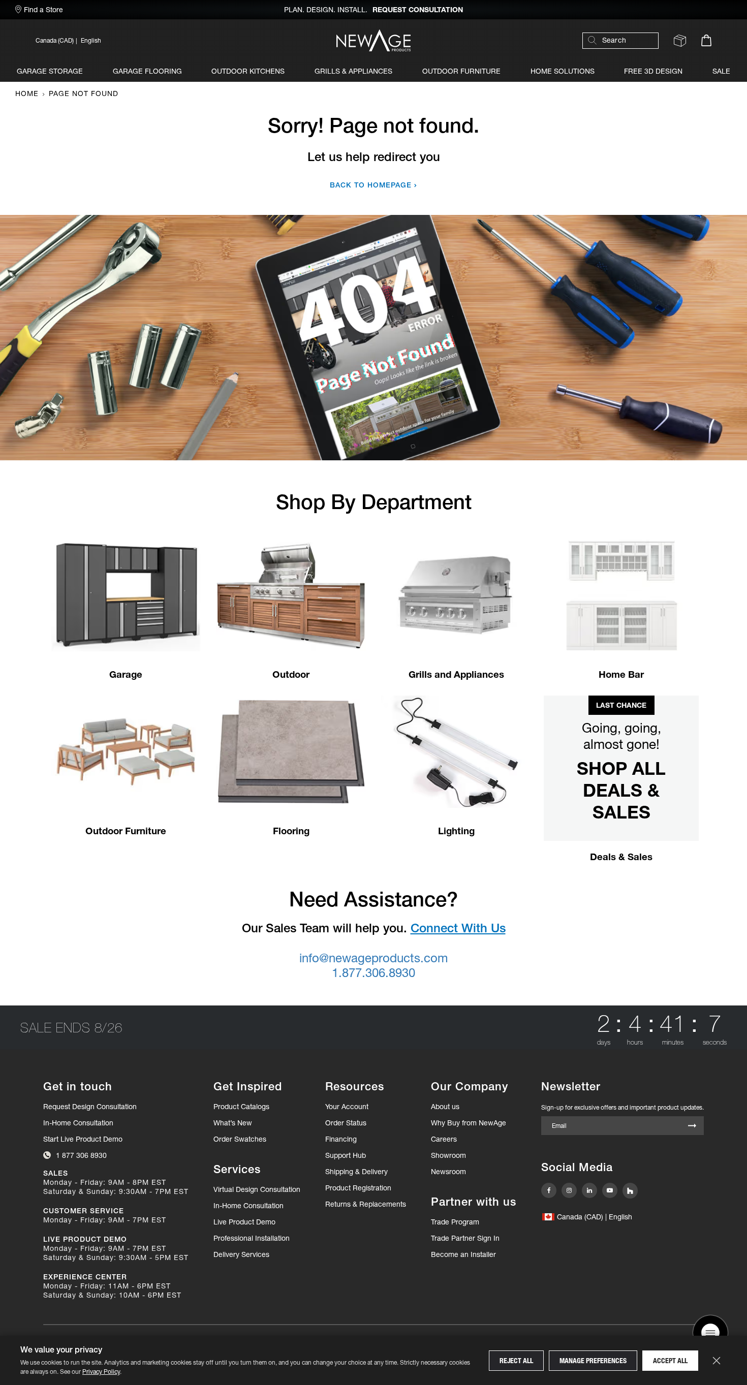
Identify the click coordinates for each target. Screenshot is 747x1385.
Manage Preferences (593, 1360)
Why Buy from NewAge (468, 1122)
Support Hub (345, 1155)
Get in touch (77, 1086)
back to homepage (371, 185)
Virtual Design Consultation (256, 1189)
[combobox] (625, 40)
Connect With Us (458, 928)
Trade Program (455, 1221)
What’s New (232, 1122)
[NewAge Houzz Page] (630, 1191)
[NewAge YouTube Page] (609, 1190)
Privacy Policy (101, 1371)
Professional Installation (251, 1238)
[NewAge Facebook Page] (548, 1190)
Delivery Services (241, 1254)
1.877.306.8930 (373, 972)
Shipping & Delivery (356, 1171)
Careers (444, 1139)
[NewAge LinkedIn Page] (589, 1190)
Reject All (516, 1360)
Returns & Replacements (365, 1204)
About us (445, 1106)
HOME (27, 93)
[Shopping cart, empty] (706, 40)
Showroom (448, 1155)
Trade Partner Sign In (465, 1238)
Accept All (670, 1360)
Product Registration (358, 1187)
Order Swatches (239, 1139)
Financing (341, 1139)
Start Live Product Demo (82, 1139)
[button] (137, 40)
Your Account (346, 1106)
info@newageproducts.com (373, 958)
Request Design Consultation (90, 1106)
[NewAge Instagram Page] (569, 1190)
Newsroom (448, 1171)
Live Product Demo (244, 1221)
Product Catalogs (241, 1106)
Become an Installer (463, 1254)
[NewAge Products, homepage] (373, 40)
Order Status (345, 1122)
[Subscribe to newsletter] (692, 1126)
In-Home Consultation (78, 1122)
